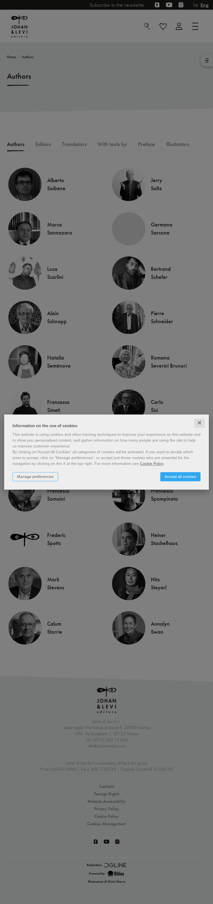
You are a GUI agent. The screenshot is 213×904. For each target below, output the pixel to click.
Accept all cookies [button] (180, 476)
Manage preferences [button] (35, 476)
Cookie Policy (151, 463)
